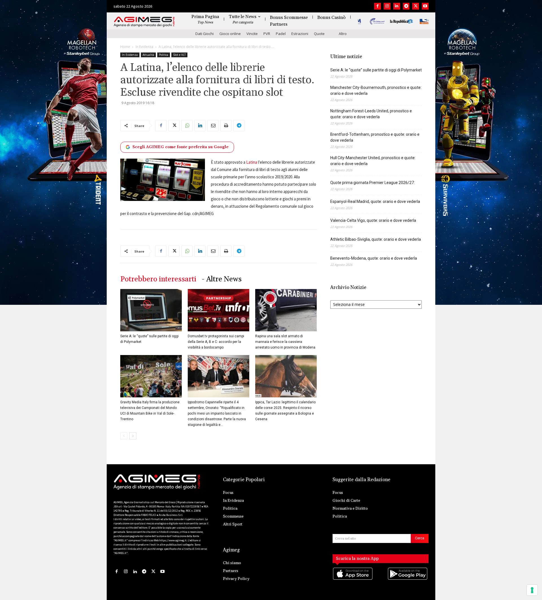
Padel (281, 33)
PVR (266, 33)
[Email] (212, 125)
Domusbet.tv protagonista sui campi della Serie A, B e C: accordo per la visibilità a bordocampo (216, 341)
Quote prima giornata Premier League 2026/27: (372, 182)
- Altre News (222, 279)
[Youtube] (425, 6)
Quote (319, 33)
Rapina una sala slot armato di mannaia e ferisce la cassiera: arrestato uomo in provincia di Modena (285, 341)
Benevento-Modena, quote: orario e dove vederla (373, 258)
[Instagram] (387, 6)
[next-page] (132, 435)
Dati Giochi (204, 33)
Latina (251, 162)
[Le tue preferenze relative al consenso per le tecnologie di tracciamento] (532, 590)
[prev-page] (123, 435)
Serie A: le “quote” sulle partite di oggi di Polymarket (376, 70)
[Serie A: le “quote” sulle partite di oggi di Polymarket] (151, 310)
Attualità (148, 55)
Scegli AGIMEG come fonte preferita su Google (180, 147)
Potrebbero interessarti (158, 279)
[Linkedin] (396, 6)
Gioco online (230, 33)
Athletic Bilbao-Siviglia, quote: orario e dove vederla (375, 239)
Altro (343, 33)
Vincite (252, 33)
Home (125, 46)
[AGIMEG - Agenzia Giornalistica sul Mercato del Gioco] (144, 22)
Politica (163, 55)
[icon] (353, 579)
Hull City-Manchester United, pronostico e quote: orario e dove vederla (373, 161)
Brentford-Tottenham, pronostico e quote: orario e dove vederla (374, 137)
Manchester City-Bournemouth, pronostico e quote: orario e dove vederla (375, 90)
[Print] (225, 125)
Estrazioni (299, 33)
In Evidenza (144, 46)
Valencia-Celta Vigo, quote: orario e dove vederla (373, 220)
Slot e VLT (179, 55)
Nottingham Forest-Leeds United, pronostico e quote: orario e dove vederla (371, 114)
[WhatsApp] (187, 125)
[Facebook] (377, 6)
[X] (415, 6)
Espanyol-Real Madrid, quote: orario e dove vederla (375, 201)
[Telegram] (406, 6)
